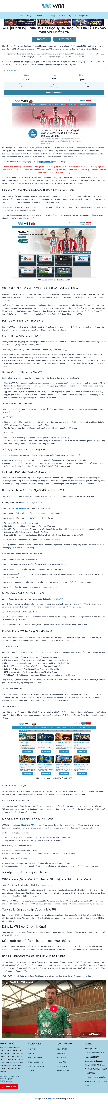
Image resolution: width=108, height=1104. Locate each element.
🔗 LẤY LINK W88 (9, 1087)
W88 (21, 15)
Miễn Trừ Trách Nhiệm (36, 1066)
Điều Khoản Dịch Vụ (35, 1062)
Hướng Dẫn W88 (63, 1071)
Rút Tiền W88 (61, 1058)
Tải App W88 (61, 1062)
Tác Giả (31, 1071)
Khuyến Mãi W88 (63, 1066)
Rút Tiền (62, 15)
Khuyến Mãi (83, 15)
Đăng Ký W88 (62, 1049)
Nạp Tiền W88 (62, 1053)
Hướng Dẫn (41, 15)
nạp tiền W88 (26, 569)
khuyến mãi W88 (27, 825)
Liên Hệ (31, 1053)
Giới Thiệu (32, 1049)
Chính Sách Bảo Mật (35, 1058)
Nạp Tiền (72, 15)
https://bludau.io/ (46, 162)
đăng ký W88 (31, 518)
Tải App (52, 15)
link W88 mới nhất (19, 508)
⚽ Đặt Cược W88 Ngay (54, 92)
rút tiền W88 (58, 599)
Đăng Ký (30, 15)
